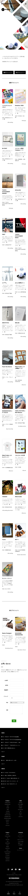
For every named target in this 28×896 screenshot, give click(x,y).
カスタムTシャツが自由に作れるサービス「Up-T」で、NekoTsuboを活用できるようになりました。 (7, 462)
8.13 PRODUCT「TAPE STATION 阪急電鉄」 (11, 736)
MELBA (7, 846)
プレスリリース (20, 836)
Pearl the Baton (7, 851)
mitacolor (7, 839)
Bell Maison (7, 857)
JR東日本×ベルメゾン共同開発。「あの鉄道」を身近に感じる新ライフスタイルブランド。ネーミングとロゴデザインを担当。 (7, 328)
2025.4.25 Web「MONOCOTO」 (9, 784)
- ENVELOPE (7, 813)
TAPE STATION (7, 814)
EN (14, 873)
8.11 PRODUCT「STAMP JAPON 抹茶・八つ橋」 (12, 742)
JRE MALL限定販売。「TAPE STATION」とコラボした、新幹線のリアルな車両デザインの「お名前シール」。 (20, 417)
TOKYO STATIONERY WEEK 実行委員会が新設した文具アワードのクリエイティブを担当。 (7, 197)
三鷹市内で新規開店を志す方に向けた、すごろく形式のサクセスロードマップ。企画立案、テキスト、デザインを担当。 (7, 112)
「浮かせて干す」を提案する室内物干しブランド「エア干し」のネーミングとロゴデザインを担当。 (7, 288)
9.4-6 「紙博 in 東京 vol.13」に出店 (9, 760)
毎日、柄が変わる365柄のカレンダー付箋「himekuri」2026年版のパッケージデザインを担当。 (20, 110)
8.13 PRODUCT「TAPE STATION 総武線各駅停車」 (12, 739)
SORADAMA (7, 843)
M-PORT (7, 834)
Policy (16, 874)
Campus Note (7, 836)
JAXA (20, 814)
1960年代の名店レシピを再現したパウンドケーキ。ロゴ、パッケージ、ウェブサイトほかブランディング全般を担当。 (20, 327)
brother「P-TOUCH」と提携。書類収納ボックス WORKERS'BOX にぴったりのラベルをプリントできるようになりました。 (7, 417)
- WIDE (7, 806)
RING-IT (7, 821)
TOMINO (20, 807)
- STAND (7, 807)
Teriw (7, 844)
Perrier (20, 813)
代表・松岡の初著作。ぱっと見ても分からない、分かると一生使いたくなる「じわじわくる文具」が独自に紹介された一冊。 (20, 461)
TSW (7, 841)
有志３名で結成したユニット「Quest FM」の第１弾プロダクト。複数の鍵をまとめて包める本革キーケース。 (20, 544)
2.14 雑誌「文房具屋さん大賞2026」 (10, 775)
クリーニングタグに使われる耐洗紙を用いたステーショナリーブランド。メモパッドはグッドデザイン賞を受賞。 (7, 501)
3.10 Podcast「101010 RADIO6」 (9, 772)
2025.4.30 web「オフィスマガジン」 (10, 781)
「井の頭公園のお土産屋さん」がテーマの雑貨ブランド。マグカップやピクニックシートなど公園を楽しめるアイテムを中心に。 (20, 641)
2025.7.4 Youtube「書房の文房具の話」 (10, 778)
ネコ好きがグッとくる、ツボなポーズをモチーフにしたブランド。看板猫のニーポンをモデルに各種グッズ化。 (20, 501)
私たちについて (20, 839)
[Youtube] (19, 869)
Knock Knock (20, 809)
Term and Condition (10, 874)
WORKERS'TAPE (7, 816)
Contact (19, 874)
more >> (3, 751)
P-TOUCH (7, 855)
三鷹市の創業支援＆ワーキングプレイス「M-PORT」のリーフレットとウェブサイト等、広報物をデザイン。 (7, 153)
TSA (7, 837)
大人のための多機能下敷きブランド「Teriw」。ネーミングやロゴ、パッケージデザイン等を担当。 (7, 544)
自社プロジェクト (20, 72)
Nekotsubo (7, 853)
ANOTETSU (7, 848)
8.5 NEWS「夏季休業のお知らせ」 (9, 748)
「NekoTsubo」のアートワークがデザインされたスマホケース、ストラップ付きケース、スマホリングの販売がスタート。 (20, 373)
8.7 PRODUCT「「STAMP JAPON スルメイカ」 (11, 745)
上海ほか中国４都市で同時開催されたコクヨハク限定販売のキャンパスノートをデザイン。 (20, 154)
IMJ (20, 811)
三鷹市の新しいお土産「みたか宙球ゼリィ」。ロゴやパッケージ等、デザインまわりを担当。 (20, 287)
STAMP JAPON (7, 802)
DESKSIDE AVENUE (7, 818)
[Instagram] (8, 869)
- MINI (7, 809)
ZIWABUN (7, 858)
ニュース (20, 834)
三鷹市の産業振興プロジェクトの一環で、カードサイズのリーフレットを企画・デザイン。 (20, 194)
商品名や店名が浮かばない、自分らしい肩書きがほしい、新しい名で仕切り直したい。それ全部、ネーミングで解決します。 (7, 639)
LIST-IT (7, 823)
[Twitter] (12, 869)
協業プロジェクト (7, 72)
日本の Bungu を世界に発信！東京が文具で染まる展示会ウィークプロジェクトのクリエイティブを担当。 (20, 242)
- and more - (7, 825)
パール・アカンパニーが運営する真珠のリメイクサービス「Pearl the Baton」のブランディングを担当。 (7, 371)
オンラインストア (20, 850)
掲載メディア (20, 843)
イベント (20, 837)
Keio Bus (20, 802)
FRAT (7, 850)
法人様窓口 (20, 844)
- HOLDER (7, 811)
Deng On (7, 820)
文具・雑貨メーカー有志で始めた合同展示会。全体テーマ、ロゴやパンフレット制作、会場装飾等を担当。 (7, 239)
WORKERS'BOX (7, 804)
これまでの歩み (20, 841)
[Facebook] (16, 869)
